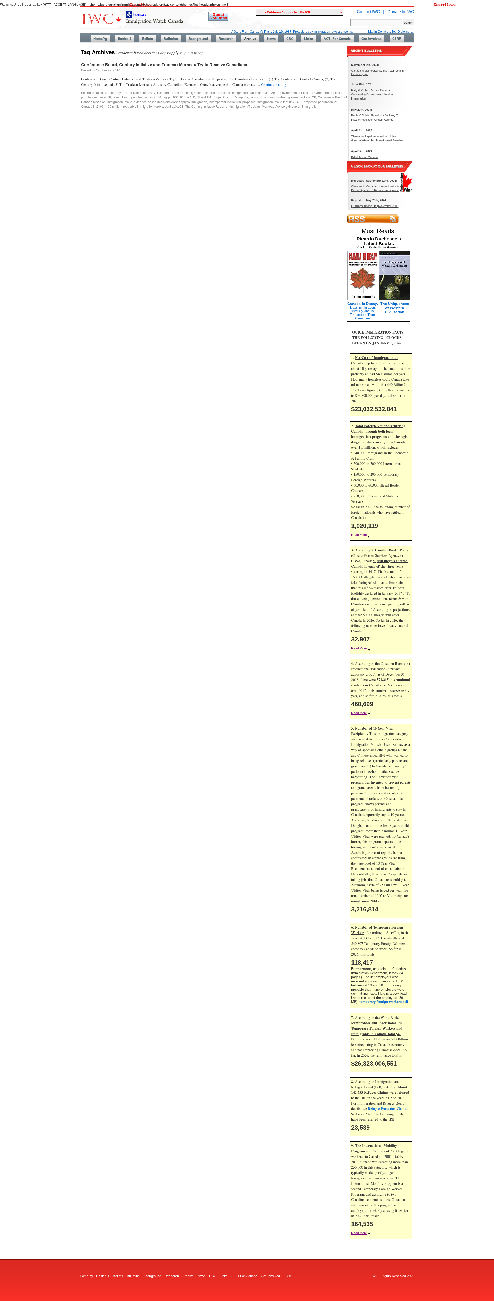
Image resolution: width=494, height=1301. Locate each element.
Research (226, 38)
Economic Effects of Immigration (179, 92)
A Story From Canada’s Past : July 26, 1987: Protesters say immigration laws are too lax (265, 31)
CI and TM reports (235, 97)
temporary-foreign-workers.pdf (383, 1002)
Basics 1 (124, 38)
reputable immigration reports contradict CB (153, 106)
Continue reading (276, 84)
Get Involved (371, 38)
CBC (289, 38)
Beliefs (147, 38)
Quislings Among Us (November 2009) (375, 206)
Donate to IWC (400, 12)
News (271, 38)
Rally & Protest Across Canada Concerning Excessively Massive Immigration (372, 94)
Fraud (116, 97)
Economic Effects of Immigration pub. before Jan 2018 (240, 92)
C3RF (396, 38)
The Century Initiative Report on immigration (216, 106)
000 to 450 (187, 97)
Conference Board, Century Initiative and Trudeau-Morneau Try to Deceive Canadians (164, 64)
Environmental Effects (295, 92)
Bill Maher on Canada (364, 157)
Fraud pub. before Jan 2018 (141, 97)
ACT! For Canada (337, 38)
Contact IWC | (370, 12)
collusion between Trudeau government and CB (283, 97)
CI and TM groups (209, 97)
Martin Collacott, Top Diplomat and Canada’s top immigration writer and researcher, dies (402, 31)
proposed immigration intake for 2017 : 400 (272, 102)
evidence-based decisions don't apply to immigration (170, 102)
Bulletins (171, 38)
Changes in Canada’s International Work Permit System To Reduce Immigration (376, 188)
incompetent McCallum (225, 102)
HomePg (100, 38)
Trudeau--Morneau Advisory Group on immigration (283, 106)
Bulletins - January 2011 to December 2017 (125, 92)
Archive (250, 38)
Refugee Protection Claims (387, 1108)
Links (308, 38)
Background (198, 38)
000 (176, 97)
